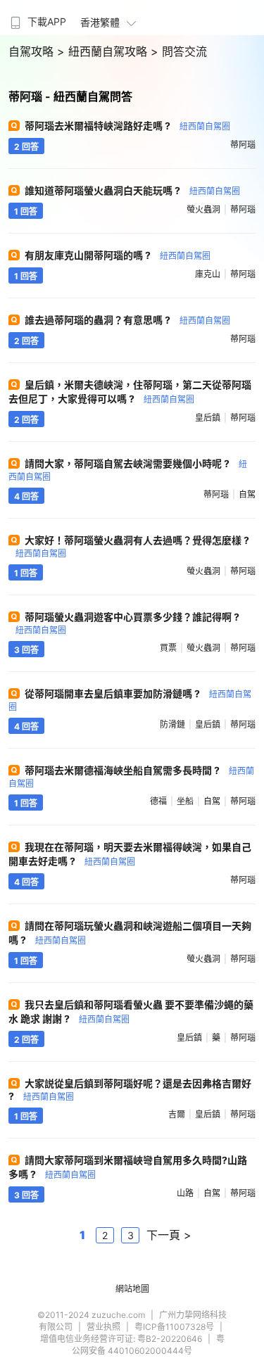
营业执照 (103, 1326)
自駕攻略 (32, 51)
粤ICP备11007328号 (174, 1326)
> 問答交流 (179, 51)
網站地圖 (132, 1288)
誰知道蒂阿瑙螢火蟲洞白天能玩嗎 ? (132, 190)
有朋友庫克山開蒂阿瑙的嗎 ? (117, 255)
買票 (168, 647)
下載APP (46, 21)
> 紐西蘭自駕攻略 (104, 51)
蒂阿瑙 (243, 144)
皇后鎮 (207, 417)
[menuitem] (36, 17)
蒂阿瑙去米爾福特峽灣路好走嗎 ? (127, 126)
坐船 (185, 801)
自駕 (247, 494)
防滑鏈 (172, 724)
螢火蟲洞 (203, 209)
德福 (158, 801)
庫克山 (207, 274)
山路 (185, 1193)
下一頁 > (168, 1235)
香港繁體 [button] (100, 22)
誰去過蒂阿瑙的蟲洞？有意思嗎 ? (127, 320)
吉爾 (176, 1114)
